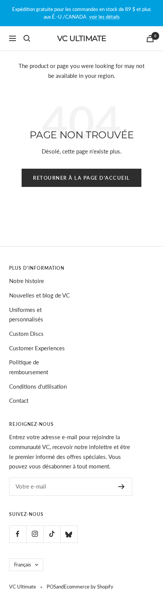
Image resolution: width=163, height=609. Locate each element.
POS (51, 587)
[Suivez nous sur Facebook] (17, 534)
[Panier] (150, 38)
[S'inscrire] (121, 486)
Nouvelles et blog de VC (39, 295)
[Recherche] (27, 38)
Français (22, 565)
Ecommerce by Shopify (88, 587)
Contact (18, 400)
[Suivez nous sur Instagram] (34, 534)
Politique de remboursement (28, 367)
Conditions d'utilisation (38, 386)
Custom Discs (26, 333)
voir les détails (104, 17)
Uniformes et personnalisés (26, 314)
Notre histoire (26, 280)
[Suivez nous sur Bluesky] (68, 534)
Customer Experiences (37, 348)
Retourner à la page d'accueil (81, 178)
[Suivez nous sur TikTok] (51, 534)
